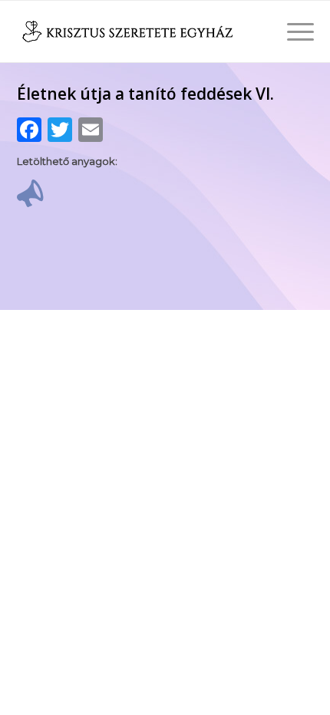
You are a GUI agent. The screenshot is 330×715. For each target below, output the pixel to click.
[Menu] (293, 31)
